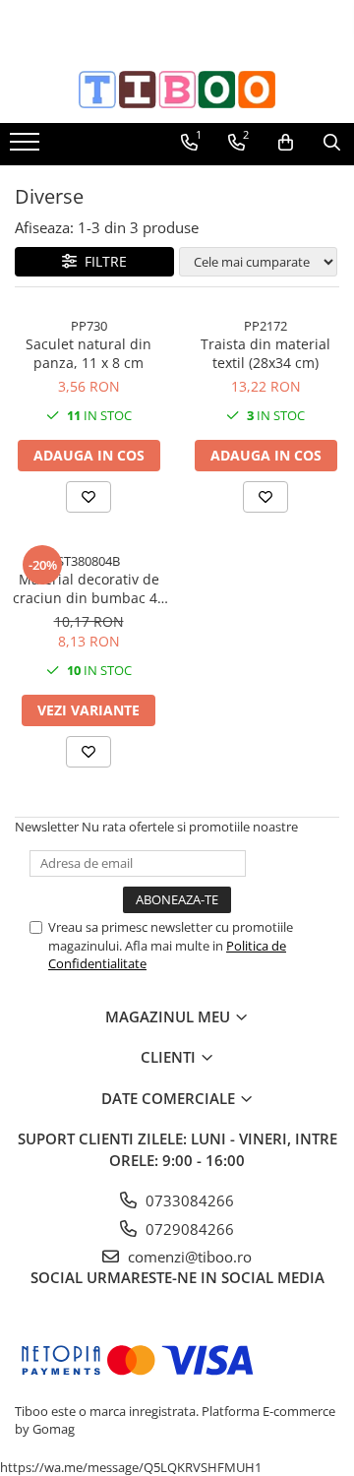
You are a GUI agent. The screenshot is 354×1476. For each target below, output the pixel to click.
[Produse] (27, 147)
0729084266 (188, 1229)
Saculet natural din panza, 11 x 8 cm (88, 353)
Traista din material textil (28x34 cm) (265, 353)
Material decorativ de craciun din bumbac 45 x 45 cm (89, 588)
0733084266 (188, 1200)
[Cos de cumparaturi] (286, 142)
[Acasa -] (177, 89)
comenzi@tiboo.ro (188, 1256)
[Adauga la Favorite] (88, 497)
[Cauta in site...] (332, 142)
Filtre (102, 261)
